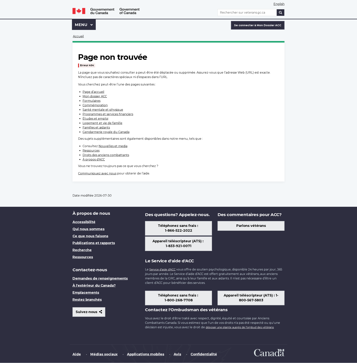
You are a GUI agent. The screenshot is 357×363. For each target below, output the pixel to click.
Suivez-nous (90, 313)
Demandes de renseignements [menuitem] (100, 278)
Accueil (78, 36)
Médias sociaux (104, 354)
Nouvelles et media (113, 146)
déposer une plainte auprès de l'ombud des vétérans (240, 327)
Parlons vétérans (251, 226)
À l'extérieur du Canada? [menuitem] (94, 285)
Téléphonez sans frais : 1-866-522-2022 (178, 228)
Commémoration (95, 105)
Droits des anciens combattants (106, 155)
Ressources (91, 150)
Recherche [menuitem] (82, 250)
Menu (85, 24)
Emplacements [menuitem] (86, 293)
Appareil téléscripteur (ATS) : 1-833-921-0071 (178, 243)
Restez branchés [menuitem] (87, 300)
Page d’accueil (93, 92)
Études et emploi (95, 118)
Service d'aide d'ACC (162, 269)
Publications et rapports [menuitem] (94, 243)
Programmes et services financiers (108, 114)
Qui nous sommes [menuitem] (88, 229)
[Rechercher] (280, 12)
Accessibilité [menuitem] (84, 222)
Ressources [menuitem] (83, 257)
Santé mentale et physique (103, 109)
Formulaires (91, 101)
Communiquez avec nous (97, 173)
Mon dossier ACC (95, 96)
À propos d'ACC (94, 159)
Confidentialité (204, 354)
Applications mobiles (145, 354)
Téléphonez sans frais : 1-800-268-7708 (178, 297)
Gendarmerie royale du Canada (106, 132)
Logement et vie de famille (102, 123)
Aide (77, 354)
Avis (177, 354)
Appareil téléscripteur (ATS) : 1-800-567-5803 (251, 297)
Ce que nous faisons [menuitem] (90, 236)
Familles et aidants (96, 127)
